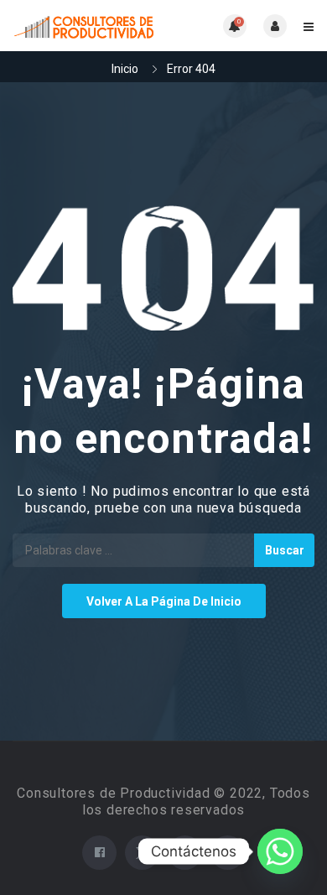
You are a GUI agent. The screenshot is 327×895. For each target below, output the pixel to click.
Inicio (125, 68)
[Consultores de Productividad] (88, 25)
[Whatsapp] (280, 851)
